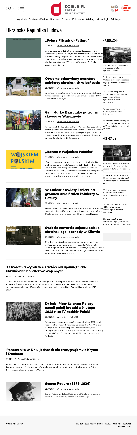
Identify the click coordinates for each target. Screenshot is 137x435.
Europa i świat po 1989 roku (29, 359)
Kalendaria (78, 19)
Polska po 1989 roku (26, 276)
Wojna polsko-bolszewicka (68, 46)
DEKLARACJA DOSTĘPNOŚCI (94, 423)
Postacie (66, 19)
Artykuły (90, 19)
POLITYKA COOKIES (124, 426)
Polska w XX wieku (38, 19)
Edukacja (116, 19)
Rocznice (55, 19)
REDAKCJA (108, 423)
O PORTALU (79, 423)
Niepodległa (102, 19)
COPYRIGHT (117, 423)
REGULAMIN (127, 423)
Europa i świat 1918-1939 (67, 317)
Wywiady (22, 19)
